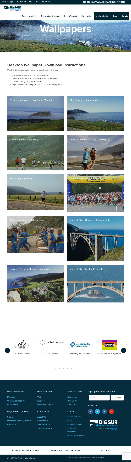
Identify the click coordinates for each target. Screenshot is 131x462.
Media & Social (102, 16)
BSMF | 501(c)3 (7, 2)
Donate (125, 16)
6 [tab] (75, 368)
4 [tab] (67, 368)
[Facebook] (90, 411)
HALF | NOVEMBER (43, 2)
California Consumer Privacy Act (91, 458)
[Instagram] (104, 411)
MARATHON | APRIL (24, 2)
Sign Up (117, 398)
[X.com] (97, 411)
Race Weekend (71, 16)
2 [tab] (59, 368)
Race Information (29, 16)
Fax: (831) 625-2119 (74, 424)
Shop (115, 16)
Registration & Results (50, 16)
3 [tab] (63, 368)
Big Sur (12, 8)
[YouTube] (111, 411)
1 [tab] (56, 368)
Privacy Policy (73, 458)
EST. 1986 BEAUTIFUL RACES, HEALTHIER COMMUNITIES (104, 2)
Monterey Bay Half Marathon (25, 450)
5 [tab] (71, 368)
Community (86, 16)
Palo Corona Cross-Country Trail (65, 450)
